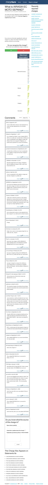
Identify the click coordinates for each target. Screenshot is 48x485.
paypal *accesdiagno (35, 45)
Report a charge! (39, 483)
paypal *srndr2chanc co (36, 57)
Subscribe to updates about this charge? (15, 430)
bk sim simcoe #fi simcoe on (37, 59)
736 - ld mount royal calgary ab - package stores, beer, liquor (37, 63)
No (23, 50)
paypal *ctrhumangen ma (36, 42)
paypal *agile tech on (35, 27)
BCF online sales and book (36, 50)
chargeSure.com (13, 483)
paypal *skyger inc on (35, 16)
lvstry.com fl (33, 40)
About (19, 2)
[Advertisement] (17, 28)
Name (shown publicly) (12, 425)
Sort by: (20, 117)
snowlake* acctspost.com (36, 14)
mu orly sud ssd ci (35, 66)
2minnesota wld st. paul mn (37, 55)
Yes (11, 50)
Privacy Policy (32, 483)
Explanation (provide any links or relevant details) (17, 432)
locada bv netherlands (35, 25)
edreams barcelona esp (36, 38)
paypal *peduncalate (35, 36)
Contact (25, 2)
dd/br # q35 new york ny (36, 52)
